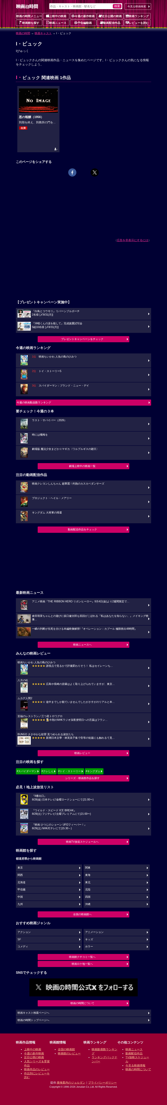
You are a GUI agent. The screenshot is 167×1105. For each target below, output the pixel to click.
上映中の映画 (57, 16)
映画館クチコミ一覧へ (82, 956)
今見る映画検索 (136, 6)
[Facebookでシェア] (72, 172)
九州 (20, 904)
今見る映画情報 (135, 1065)
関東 (87, 867)
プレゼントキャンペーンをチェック (82, 339)
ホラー (89, 946)
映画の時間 (23, 33)
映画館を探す (30, 22)
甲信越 (21, 889)
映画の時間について (82, 1003)
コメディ (23, 946)
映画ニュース (57, 22)
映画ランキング (139, 16)
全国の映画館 (66, 1049)
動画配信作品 (111, 22)
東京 (20, 867)
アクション (24, 932)
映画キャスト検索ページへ (33, 1012)
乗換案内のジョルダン (71, 1082)
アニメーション (94, 932)
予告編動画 (85, 22)
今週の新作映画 (85, 16)
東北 (87, 882)
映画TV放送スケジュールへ (82, 841)
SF (19, 939)
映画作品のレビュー (37, 1069)
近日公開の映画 (112, 16)
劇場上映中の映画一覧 (82, 466)
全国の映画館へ (82, 914)
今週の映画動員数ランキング (34, 402)
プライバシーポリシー (102, 1082)
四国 (87, 896)
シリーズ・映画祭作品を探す (82, 778)
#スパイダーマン (27, 771)
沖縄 (87, 904)
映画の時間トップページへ (33, 1020)
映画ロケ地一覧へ (82, 963)
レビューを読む (139, 22)
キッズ (89, 939)
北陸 (87, 889)
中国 (20, 896)
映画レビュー (82, 753)
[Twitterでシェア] (95, 172)
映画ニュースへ (82, 644)
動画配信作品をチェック (82, 529)
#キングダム (93, 771)
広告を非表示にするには (132, 240)
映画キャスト (43, 33)
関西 (20, 875)
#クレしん (48, 771)
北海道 (21, 882)
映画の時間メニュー (29, 16)
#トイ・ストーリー (69, 771)
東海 (87, 875)
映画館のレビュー (69, 1053)
